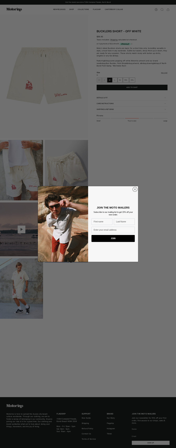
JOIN (113, 238)
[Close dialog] (135, 189)
